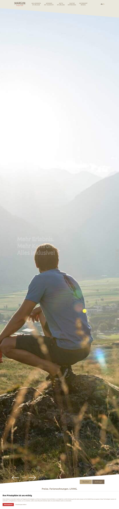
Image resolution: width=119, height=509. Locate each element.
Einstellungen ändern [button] (20, 504)
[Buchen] (117, 254)
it (103, 4)
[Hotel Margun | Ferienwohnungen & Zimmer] (20, 4)
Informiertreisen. (83, 4)
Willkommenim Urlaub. (36, 4)
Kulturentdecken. (72, 4)
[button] (15, 477)
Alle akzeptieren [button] (8, 504)
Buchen (85, 482)
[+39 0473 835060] (117, 259)
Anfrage (98, 482)
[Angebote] (117, 250)
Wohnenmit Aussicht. (49, 4)
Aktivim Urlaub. (61, 4)
